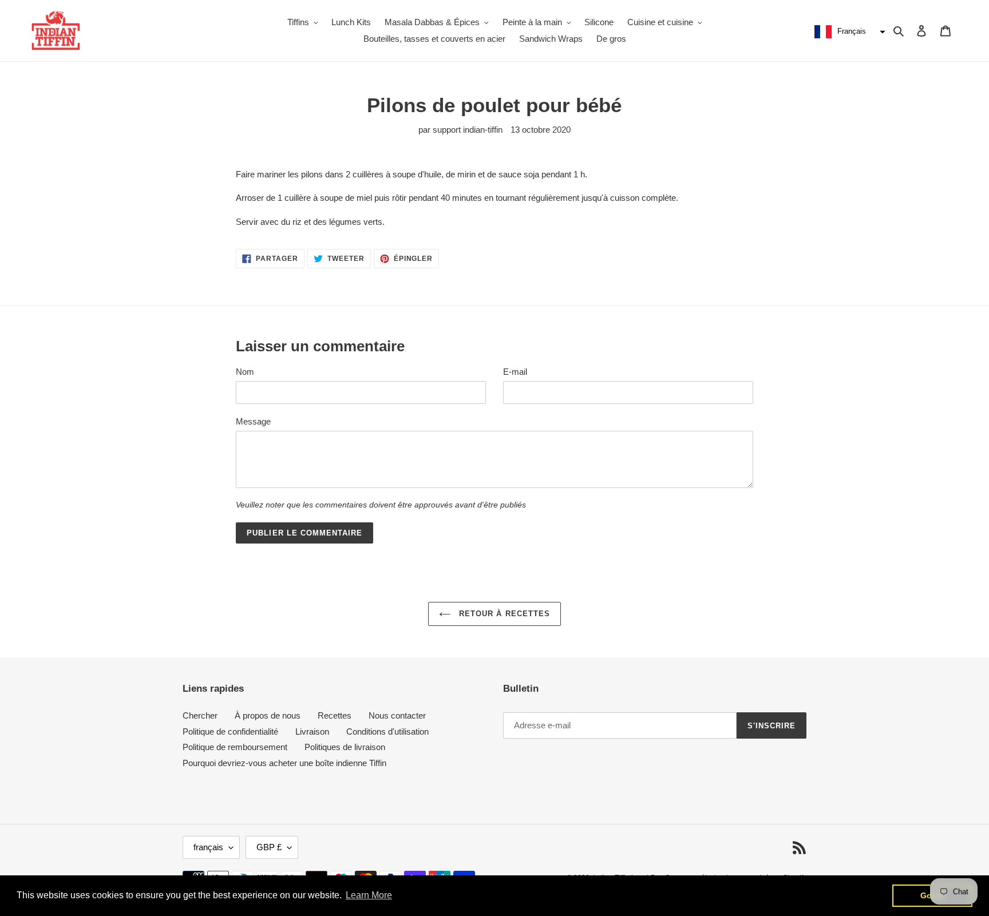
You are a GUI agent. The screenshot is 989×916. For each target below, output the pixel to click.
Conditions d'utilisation (387, 731)
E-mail (515, 371)
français (208, 847)
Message (253, 421)
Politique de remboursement (235, 747)
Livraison (312, 731)
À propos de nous (267, 715)
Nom (245, 371)
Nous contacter (397, 715)
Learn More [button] (369, 895)
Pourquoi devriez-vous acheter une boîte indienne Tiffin (284, 763)
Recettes (334, 715)
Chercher (200, 715)
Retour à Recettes (503, 613)
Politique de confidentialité (230, 731)
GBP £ (269, 847)
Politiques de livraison (344, 747)
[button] (848, 32)
